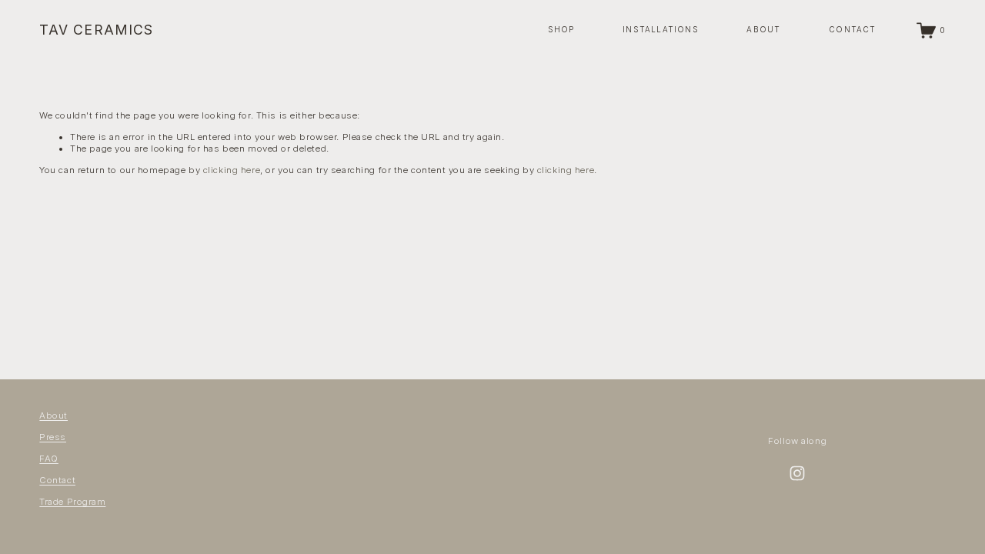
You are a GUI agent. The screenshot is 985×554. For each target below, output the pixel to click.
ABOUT (763, 29)
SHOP (561, 29)
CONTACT (852, 29)
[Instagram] (797, 473)
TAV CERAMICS (96, 30)
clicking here (231, 170)
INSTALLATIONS (661, 29)
